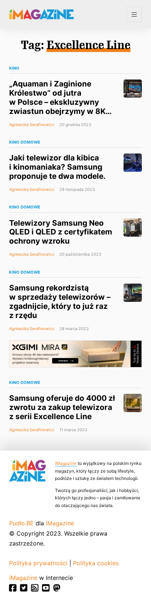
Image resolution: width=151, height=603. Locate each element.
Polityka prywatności (38, 563)
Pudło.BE (21, 523)
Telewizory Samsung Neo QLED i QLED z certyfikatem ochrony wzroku (60, 232)
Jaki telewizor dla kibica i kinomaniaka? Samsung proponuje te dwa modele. (57, 167)
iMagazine (66, 463)
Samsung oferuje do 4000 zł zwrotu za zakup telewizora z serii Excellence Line (62, 407)
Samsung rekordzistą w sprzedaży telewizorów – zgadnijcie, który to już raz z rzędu (59, 301)
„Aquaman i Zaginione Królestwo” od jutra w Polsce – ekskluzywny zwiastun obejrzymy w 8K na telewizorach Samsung (57, 102)
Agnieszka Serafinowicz (31, 124)
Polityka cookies (96, 563)
